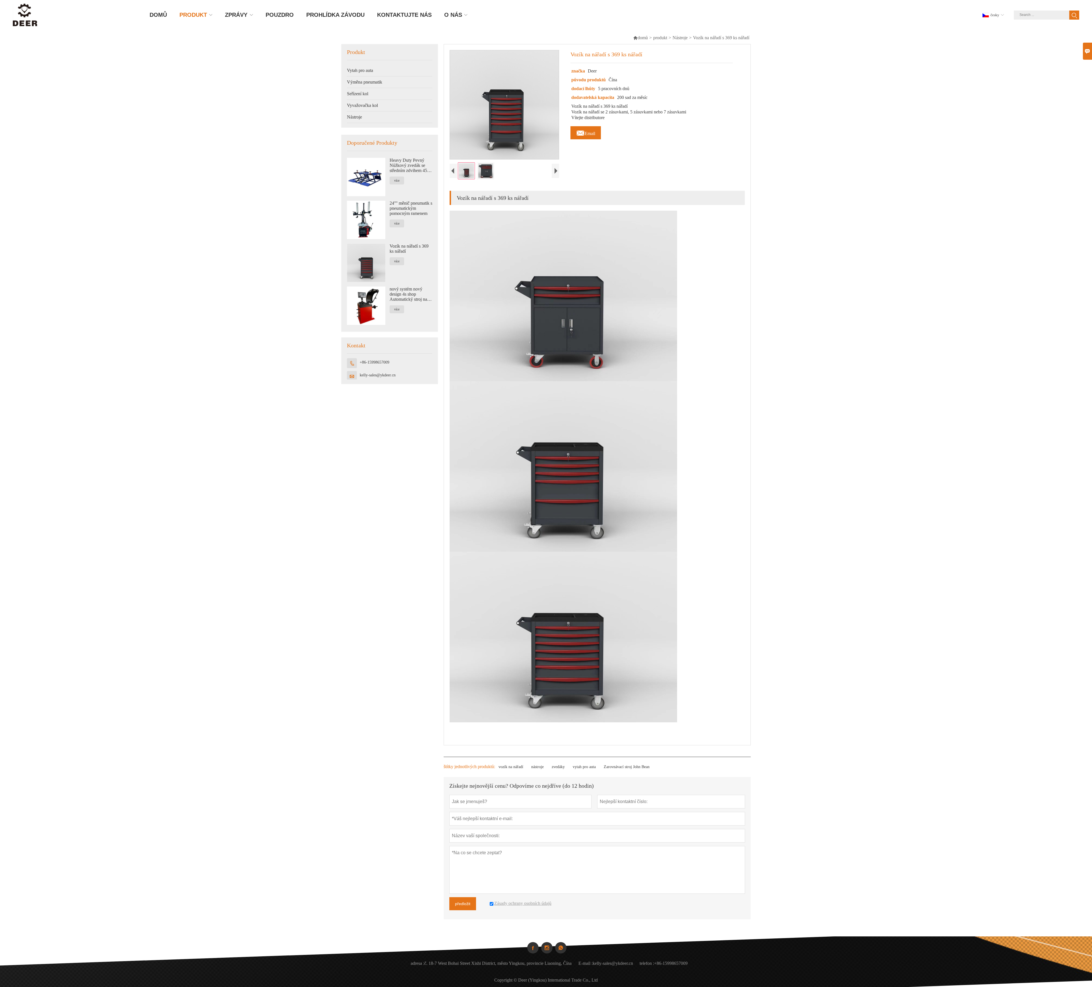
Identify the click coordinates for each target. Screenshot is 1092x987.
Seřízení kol (357, 93)
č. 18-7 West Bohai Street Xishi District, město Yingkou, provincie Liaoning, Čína (498, 963)
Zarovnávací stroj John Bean (627, 767)
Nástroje (680, 37)
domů (640, 37)
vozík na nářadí (511, 767)
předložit (462, 903)
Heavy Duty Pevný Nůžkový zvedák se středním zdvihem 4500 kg (411, 165)
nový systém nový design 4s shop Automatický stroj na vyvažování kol (408, 294)
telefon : (647, 963)
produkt (660, 37)
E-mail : (585, 963)
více (397, 181)
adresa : (417, 963)
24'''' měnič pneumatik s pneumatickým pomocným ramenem (411, 208)
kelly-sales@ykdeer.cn (378, 375)
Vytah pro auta (360, 70)
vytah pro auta (584, 767)
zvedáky (558, 767)
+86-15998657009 (374, 362)
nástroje (537, 767)
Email (585, 132)
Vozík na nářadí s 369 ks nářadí (409, 249)
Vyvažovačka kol (362, 105)
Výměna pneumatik (364, 82)
